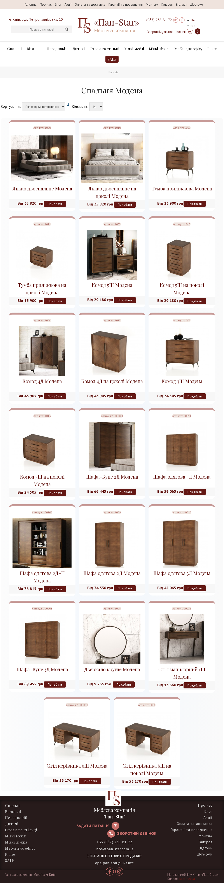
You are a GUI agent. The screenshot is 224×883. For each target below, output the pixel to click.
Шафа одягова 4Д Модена (181, 476)
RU (193, 26)
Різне (212, 48)
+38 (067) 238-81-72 (114, 842)
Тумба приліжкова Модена (182, 188)
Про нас (46, 4)
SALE (112, 59)
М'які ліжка (159, 48)
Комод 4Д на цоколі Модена (112, 381)
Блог (58, 4)
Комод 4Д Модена (42, 381)
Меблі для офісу (188, 48)
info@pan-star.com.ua (114, 849)
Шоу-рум (196, 4)
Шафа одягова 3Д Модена (181, 573)
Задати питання (93, 825)
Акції (68, 4)
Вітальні (34, 48)
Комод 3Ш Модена (181, 381)
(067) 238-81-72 (159, 19)
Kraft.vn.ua (187, 879)
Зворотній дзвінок (160, 32)
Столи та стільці (104, 48)
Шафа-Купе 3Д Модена (42, 669)
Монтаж (152, 4)
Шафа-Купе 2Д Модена (112, 476)
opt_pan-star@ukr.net (114, 863)
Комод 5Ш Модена (112, 285)
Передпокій (57, 48)
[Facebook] (182, 19)
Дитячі (78, 48)
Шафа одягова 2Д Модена (112, 573)
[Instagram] (175, 19)
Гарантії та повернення (125, 4)
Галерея (167, 4)
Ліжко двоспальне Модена (42, 188)
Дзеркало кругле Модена (112, 669)
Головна (30, 4)
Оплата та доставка (90, 4)
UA (193, 20)
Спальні (14, 48)
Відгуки (181, 4)
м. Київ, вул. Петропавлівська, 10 (36, 19)
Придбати (55, 204)
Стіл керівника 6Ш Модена (77, 765)
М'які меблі (134, 48)
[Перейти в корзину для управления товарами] (189, 31)
